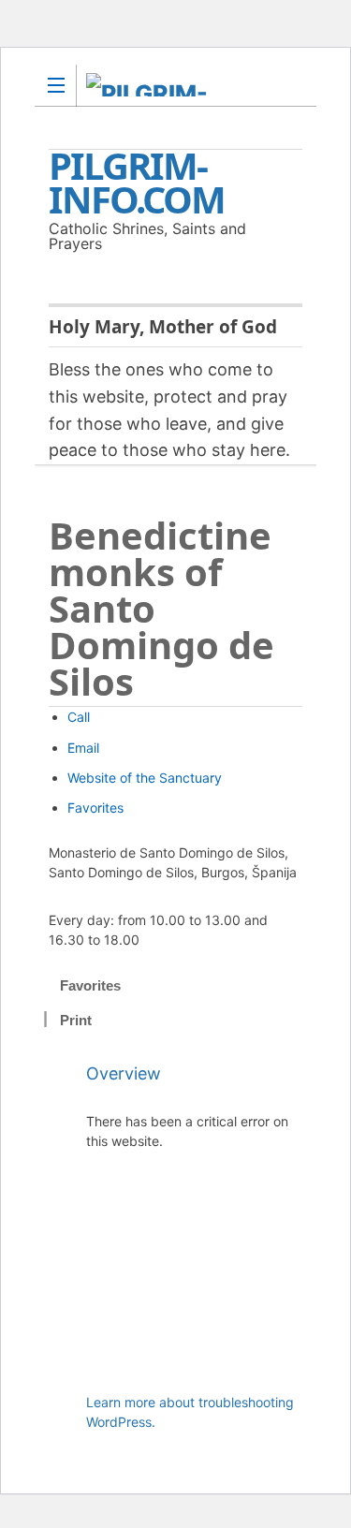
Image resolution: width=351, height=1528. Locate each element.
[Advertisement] (194, 1280)
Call (78, 717)
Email (83, 748)
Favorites (95, 807)
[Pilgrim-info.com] (157, 85)
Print (76, 1020)
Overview (123, 1073)
